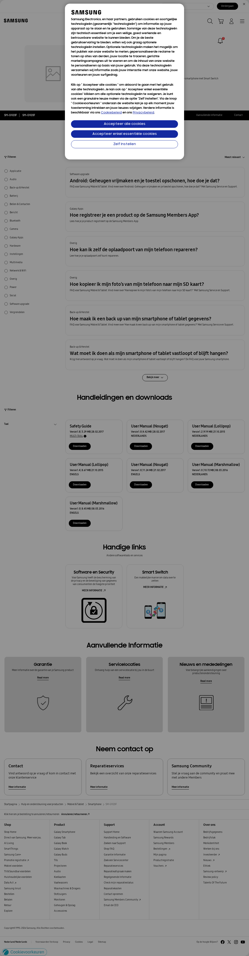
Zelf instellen (124, 144)
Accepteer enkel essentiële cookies (124, 134)
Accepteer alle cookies (124, 124)
